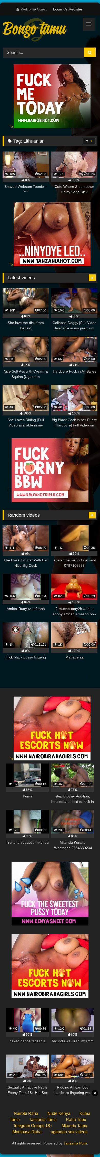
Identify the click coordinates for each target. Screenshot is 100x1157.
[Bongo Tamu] (41, 30)
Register (75, 9)
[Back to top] (84, 1142)
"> (12, 127)
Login (57, 9)
